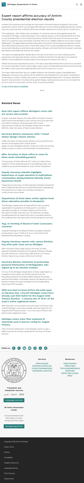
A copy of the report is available (15, 86)
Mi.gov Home (9, 447)
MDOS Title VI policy (70, 373)
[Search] (77, 4)
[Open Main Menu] (81, 4)
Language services (14, 400)
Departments (9, 479)
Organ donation (70, 363)
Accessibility (8, 457)
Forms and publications (70, 368)
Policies (7, 452)
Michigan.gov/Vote (14, 426)
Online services (42, 363)
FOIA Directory (9, 473)
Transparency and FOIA (42, 371)
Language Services (11, 468)
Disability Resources (11, 463)
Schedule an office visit (42, 366)
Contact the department (42, 368)
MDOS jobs (70, 371)
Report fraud (70, 366)
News (70, 376)
